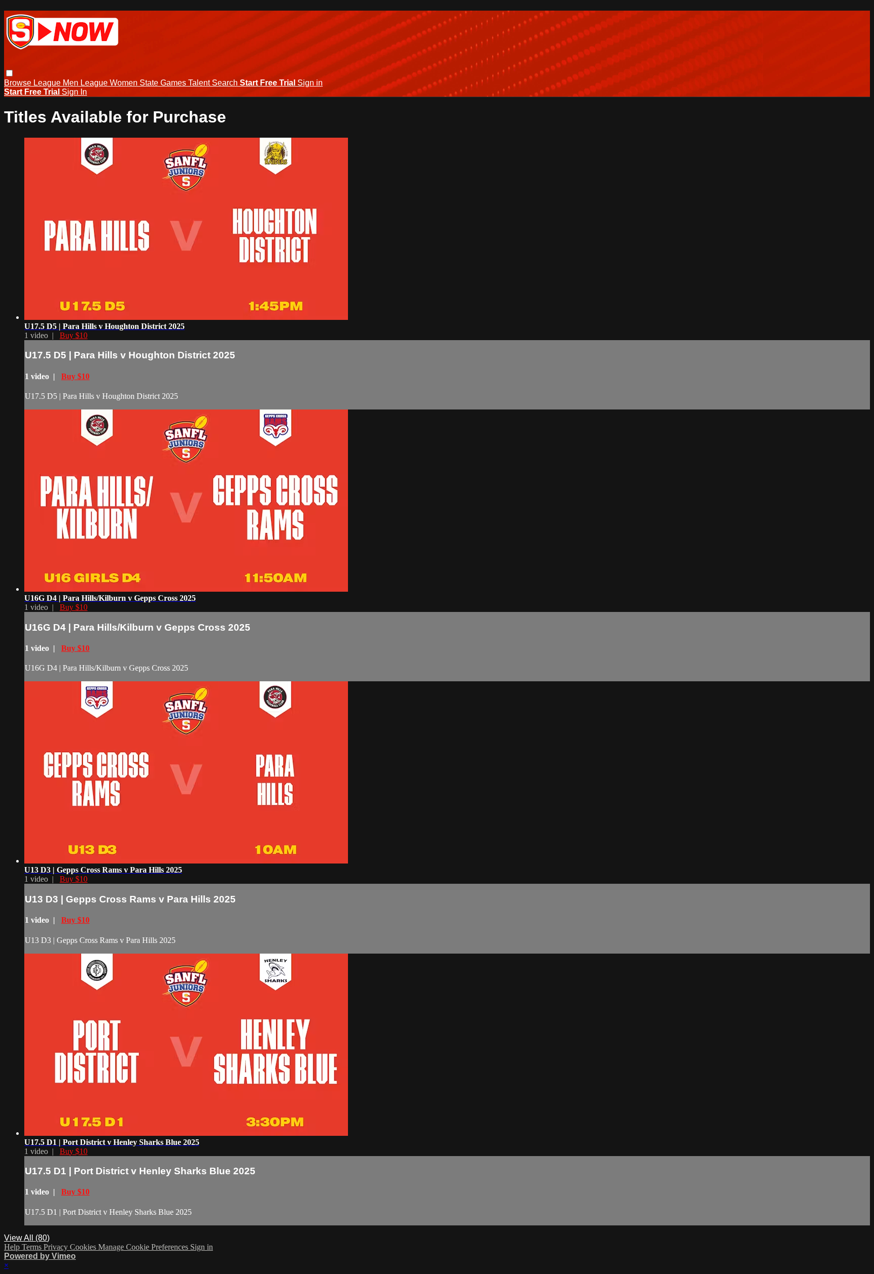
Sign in (310, 82)
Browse (18, 82)
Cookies (84, 1247)
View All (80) (27, 1238)
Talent (200, 82)
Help (13, 1247)
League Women (110, 82)
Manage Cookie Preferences (144, 1247)
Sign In (74, 92)
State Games (164, 82)
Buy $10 (74, 335)
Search (226, 82)
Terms (32, 1247)
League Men (56, 82)
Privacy (56, 1247)
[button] (9, 73)
